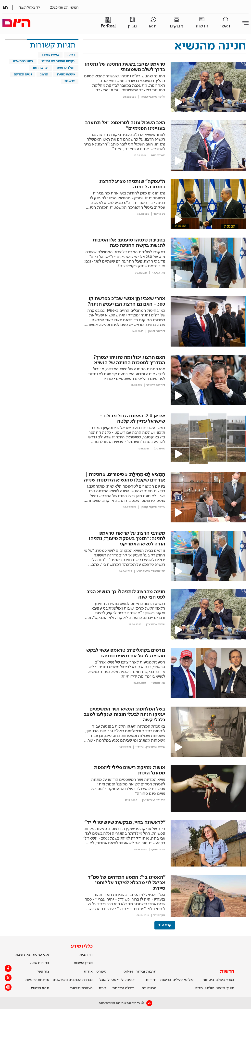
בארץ (230, 980)
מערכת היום (158, 155)
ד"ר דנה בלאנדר (155, 385)
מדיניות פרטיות (37, 980)
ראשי (225, 26)
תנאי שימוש (40, 988)
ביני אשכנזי (158, 272)
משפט (220, 988)
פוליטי (188, 980)
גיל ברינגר (159, 214)
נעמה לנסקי (158, 849)
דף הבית (86, 955)
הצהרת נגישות (81, 988)
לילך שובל (159, 915)
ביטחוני (208, 980)
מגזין (132, 26)
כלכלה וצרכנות (123, 988)
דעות (102, 988)
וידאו (153, 26)
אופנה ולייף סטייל (121, 980)
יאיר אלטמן (148, 800)
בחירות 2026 (39, 963)
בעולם (220, 980)
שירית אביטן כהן (155, 624)
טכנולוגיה (149, 988)
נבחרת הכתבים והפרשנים (72, 980)
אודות (88, 972)
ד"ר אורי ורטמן (156, 331)
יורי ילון (140, 747)
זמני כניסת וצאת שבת (32, 955)
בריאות (165, 980)
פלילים (178, 980)
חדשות (202, 26)
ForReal (108, 26)
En (5, 7)
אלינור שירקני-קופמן (153, 97)
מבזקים (176, 26)
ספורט (101, 972)
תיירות (151, 980)
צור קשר (43, 972)
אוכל (103, 980)
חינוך (230, 988)
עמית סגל (159, 448)
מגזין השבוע (83, 963)
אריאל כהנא (143, 571)
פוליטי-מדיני (204, 988)
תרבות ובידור (146, 972)
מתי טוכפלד (158, 571)
